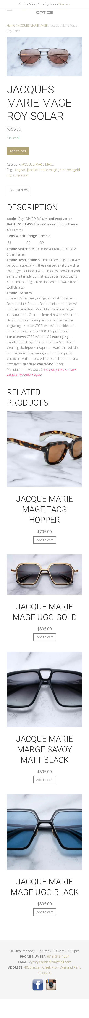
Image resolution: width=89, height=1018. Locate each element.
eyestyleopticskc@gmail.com (50, 962)
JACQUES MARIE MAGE (32, 25)
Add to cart (18, 151)
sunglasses (21, 175)
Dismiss (64, 4)
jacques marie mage (42, 170)
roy (9, 175)
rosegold (73, 170)
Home (11, 25)
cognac (20, 170)
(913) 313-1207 (58, 956)
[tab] (19, 190)
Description (19, 190)
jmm (62, 170)
